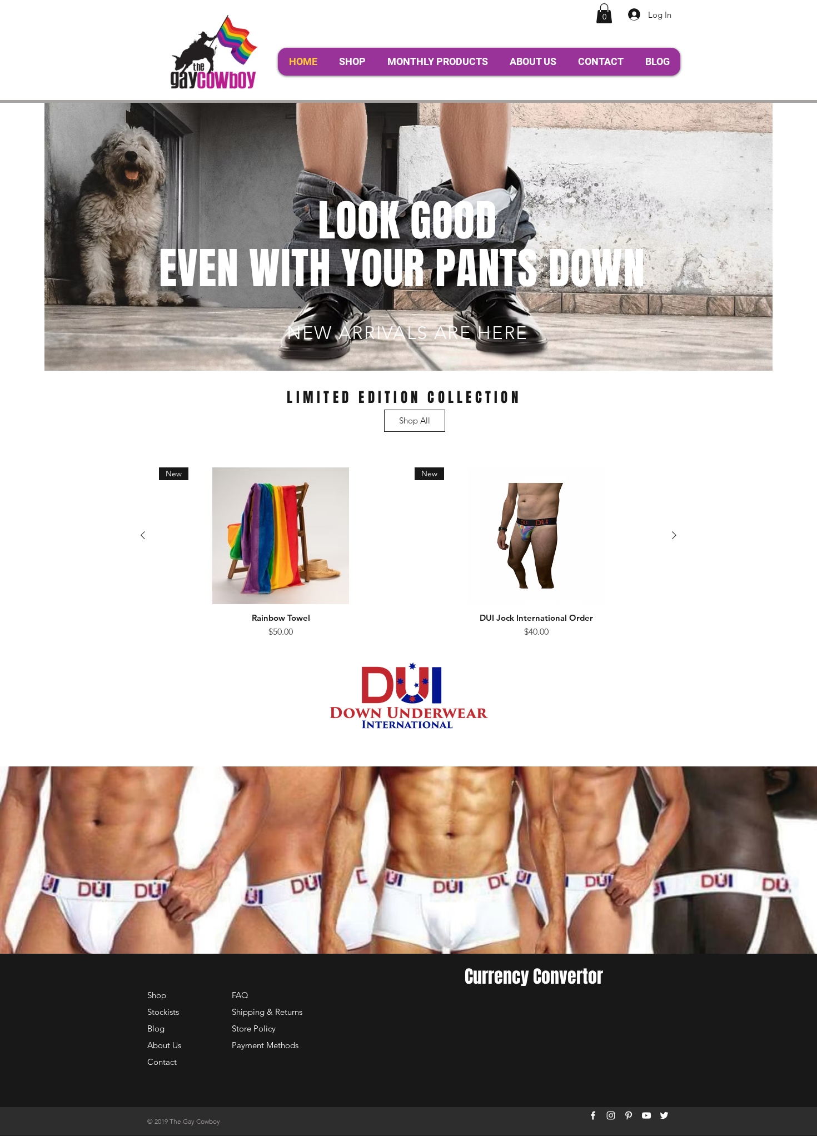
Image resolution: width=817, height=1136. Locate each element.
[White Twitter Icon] (664, 1115)
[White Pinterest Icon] (628, 1115)
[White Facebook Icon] (593, 1115)
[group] (408, 553)
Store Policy (254, 1028)
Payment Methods (266, 1045)
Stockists (163, 1012)
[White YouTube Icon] (646, 1115)
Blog (156, 1028)
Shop (156, 995)
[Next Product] (674, 535)
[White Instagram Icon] (610, 1115)
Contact (162, 1062)
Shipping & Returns (267, 1012)
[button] (604, 13)
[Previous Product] (143, 535)
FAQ (240, 995)
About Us (164, 1045)
